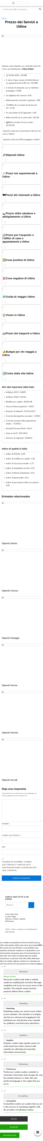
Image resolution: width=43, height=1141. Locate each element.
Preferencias (23, 1064)
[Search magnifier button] (40, 9)
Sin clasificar (23, 1096)
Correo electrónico (11, 835)
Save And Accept (9, 1135)
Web (3, 847)
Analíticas (23, 1035)
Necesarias (23, 972)
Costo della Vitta (11, 914)
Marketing (23, 1003)
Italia (4, 18)
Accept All (14, 1127)
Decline (14, 1119)
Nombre (6, 824)
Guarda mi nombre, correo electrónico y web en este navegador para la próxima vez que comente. (19, 866)
